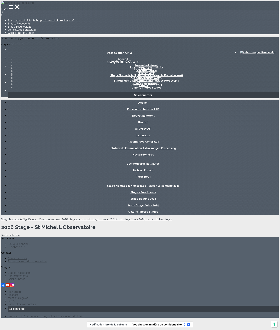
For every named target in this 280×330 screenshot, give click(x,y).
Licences (13, 294)
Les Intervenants (18, 275)
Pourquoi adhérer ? (19, 244)
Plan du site (15, 291)
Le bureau (143, 135)
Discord (143, 122)
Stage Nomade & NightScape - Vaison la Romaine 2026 (41, 20)
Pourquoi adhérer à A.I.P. (143, 109)
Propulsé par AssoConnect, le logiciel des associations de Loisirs (46, 316)
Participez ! (146, 73)
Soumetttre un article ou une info (27, 261)
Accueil (123, 59)
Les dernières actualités (146, 67)
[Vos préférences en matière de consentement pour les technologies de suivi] (274, 324)
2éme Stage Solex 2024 (22, 29)
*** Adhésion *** (16, 247)
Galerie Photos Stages (21, 32)
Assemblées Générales (143, 141)
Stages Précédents (19, 23)
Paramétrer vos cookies (22, 304)
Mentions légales (18, 298)
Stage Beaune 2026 (19, 26)
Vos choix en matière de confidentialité (157, 324)
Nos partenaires (143, 154)
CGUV (11, 301)
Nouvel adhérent (146, 65)
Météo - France (143, 170)
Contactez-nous (17, 258)
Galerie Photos (16, 279)
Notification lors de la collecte (108, 324)
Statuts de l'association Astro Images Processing (143, 148)
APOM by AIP (143, 128)
